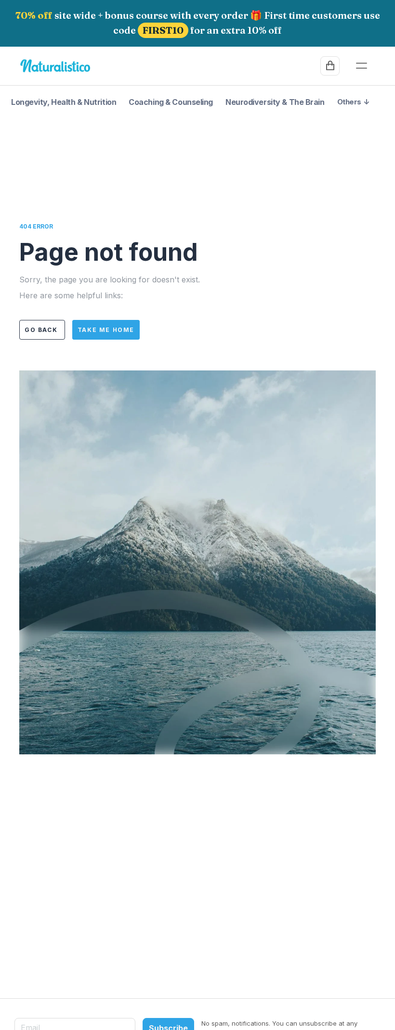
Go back (42, 329)
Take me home (106, 329)
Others (353, 101)
